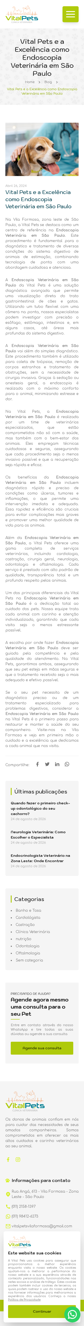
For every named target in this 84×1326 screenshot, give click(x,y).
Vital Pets (20, 719)
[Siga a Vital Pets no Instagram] (18, 1159)
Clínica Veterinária (33, 932)
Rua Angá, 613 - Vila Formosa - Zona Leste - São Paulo (45, 1194)
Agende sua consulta (42, 1048)
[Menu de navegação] (70, 14)
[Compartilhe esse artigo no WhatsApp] (67, 766)
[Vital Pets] (21, 14)
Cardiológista (28, 918)
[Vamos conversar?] (72, 1314)
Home (29, 82)
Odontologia (27, 946)
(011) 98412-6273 (25, 1216)
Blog (48, 82)
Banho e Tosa (28, 911)
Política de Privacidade (24, 1299)
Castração (25, 925)
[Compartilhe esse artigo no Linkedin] (57, 766)
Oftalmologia (28, 953)
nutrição (23, 939)
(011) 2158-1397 (24, 1207)
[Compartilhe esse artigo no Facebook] (37, 766)
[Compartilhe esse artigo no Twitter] (47, 766)
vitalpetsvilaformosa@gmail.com (42, 1226)
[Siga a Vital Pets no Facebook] (8, 1159)
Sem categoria (29, 960)
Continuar (42, 1311)
